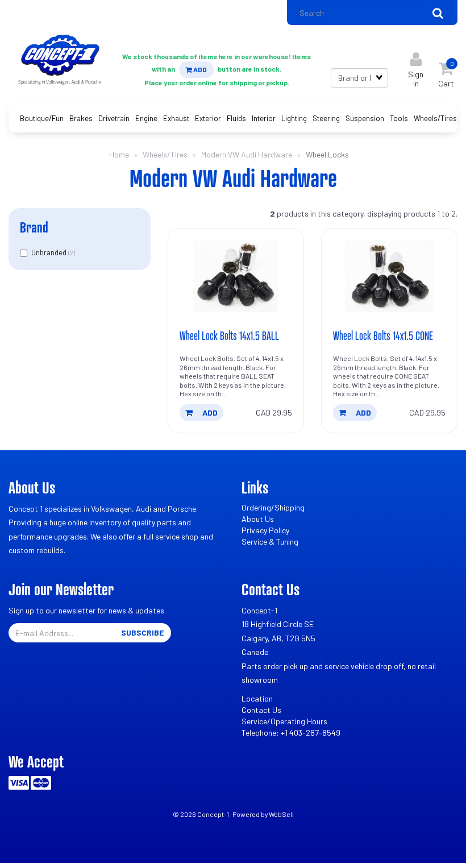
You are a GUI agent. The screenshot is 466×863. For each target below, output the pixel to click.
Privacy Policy (265, 530)
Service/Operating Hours (284, 721)
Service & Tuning (270, 541)
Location (257, 698)
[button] (446, 72)
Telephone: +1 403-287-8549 (291, 732)
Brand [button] (34, 227)
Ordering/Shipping (273, 507)
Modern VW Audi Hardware (246, 154)
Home (119, 154)
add (209, 412)
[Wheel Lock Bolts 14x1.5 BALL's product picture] (236, 276)
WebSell (281, 814)
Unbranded (49, 252)
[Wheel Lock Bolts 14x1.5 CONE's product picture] (389, 276)
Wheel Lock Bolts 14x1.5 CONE (383, 335)
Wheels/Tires (165, 154)
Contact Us (261, 710)
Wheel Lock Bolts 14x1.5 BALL (229, 335)
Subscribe (142, 632)
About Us (258, 519)
